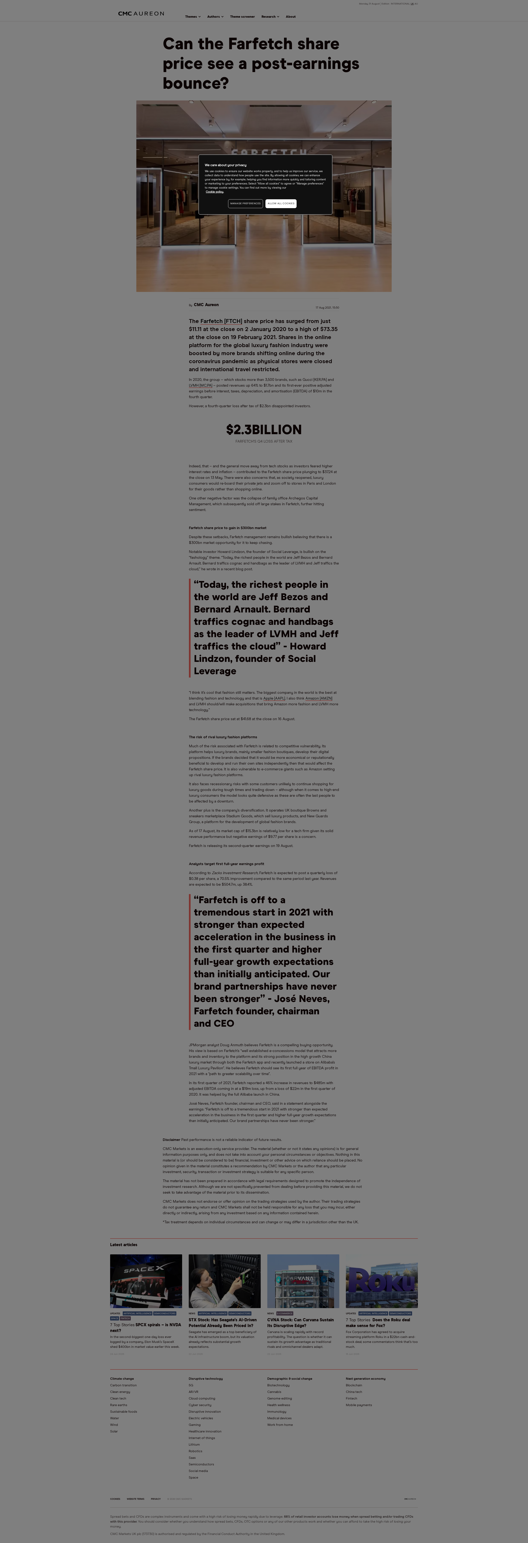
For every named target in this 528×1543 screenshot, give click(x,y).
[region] (265, 184)
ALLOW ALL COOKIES (281, 203)
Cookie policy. (215, 192)
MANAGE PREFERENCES (245, 203)
